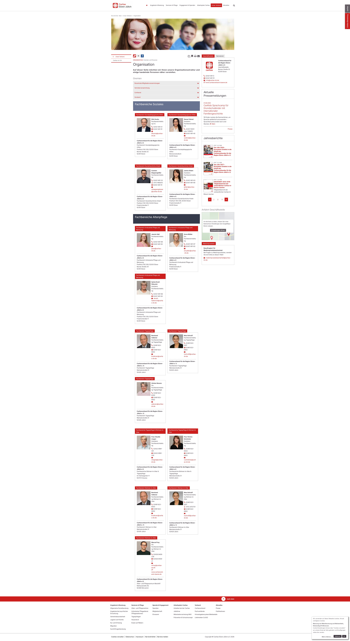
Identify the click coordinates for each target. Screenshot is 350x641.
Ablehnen (337, 636)
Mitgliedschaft (157, 611)
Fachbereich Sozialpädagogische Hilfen (149, 115)
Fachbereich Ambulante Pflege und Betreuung (148, 229)
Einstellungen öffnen (218, 230)
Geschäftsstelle (208, 56)
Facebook (142, 55)
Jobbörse (177, 611)
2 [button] (217, 199)
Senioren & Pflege (172, 5)
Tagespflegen (136, 616)
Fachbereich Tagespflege (144, 331)
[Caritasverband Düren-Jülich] (126, 5)
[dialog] (330, 628)
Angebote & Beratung (157, 5)
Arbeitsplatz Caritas (203, 5)
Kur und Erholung (116, 623)
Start (147, 5)
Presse (230, 129)
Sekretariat (220, 56)
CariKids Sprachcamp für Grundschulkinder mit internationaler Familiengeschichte (216, 109)
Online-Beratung (347, 21)
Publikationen (220, 611)
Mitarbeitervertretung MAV (183, 614)
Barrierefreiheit (150, 637)
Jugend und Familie (117, 620)
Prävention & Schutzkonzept (183, 617)
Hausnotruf (135, 620)
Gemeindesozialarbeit (117, 616)
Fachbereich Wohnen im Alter (146, 488)
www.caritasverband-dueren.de (157, 573)
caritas (347, 8)
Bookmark (192, 55)
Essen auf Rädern (137, 623)
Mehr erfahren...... (327, 637)
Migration (113, 626)
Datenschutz (130, 637)
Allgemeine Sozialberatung (119, 608)
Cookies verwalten (117, 637)
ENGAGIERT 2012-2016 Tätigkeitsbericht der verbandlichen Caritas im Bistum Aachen (222, 184)
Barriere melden (162, 637)
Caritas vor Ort (117, 60)
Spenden (155, 608)
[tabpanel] (172, 34)
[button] (209, 199)
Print (195, 55)
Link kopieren (189, 55)
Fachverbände (200, 611)
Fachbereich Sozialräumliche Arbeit (148, 166)
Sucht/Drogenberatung (118, 629)
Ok (344, 636)
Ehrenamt (155, 614)
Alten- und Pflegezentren (139, 608)
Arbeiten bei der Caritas (182, 608)
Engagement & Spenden (187, 5)
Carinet (134, 55)
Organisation (137, 15)
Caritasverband (200, 608)
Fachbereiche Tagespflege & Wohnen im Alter (149, 431)
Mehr (213, 124)
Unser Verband (216, 5)
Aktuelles (226, 5)
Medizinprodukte (208, 243)
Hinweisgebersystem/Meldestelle (206, 614)
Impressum (139, 637)
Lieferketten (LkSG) (201, 617)
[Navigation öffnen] (113, 56)
